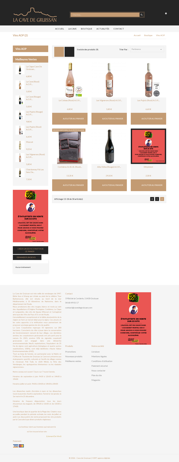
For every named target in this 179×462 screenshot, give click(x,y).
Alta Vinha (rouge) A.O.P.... (109, 167)
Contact (118, 28)
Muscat (29, 142)
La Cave (72, 28)
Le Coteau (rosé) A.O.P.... (70, 100)
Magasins (95, 380)
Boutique (86, 28)
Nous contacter (98, 370)
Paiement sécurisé (99, 366)
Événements (22, 261)
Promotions (70, 351)
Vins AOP (21, 48)
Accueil (59, 28)
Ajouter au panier (73, 118)
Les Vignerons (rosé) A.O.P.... (109, 100)
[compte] (152, 15)
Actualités (102, 28)
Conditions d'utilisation (101, 361)
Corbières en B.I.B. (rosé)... (70, 167)
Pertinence (147, 49)
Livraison (95, 351)
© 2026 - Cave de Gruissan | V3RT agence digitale (89, 458)
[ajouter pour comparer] (78, 87)
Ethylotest (148, 167)
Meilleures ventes (73, 361)
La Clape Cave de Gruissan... (34, 67)
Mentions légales (99, 356)
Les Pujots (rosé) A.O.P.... (148, 100)
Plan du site (96, 375)
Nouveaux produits (73, 356)
